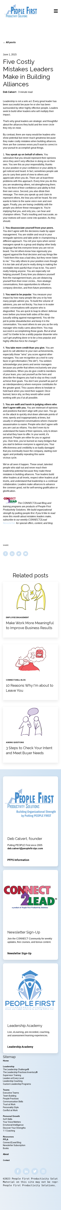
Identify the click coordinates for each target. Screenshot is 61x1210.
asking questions (15, 742)
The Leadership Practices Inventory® (20, 1072)
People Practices (11, 1098)
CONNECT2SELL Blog (16, 680)
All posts (11, 42)
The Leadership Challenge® (16, 1069)
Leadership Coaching (13, 1081)
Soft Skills (7, 1119)
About (6, 1154)
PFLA (5, 1139)
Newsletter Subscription (14, 1145)
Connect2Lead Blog (12, 1142)
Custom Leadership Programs (17, 1084)
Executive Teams (11, 1093)
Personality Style (11, 1107)
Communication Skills (13, 1101)
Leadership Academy (20, 1046)
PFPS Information (18, 859)
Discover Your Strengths (14, 1128)
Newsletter (9, 523)
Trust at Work (9, 1104)
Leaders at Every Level (13, 1078)
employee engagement (17, 617)
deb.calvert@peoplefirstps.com (25, 848)
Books (6, 1148)
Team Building (9, 1096)
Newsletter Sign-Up (19, 953)
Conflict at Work (10, 1110)
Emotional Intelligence (13, 1125)
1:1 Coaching (9, 1131)
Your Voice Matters (12, 1122)
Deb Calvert (9, 92)
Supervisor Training (12, 1075)
